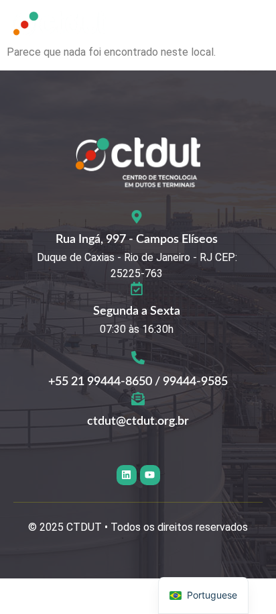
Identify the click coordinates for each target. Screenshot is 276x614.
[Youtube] (150, 475)
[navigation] (203, 595)
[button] (249, 26)
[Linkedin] (127, 475)
